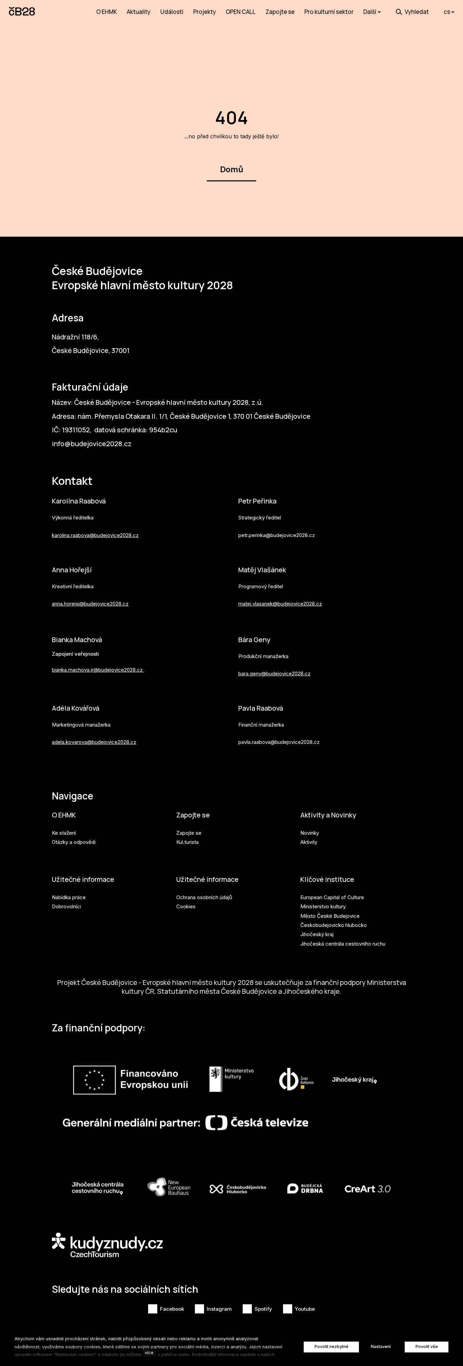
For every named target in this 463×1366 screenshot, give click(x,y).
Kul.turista (187, 842)
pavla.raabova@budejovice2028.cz (279, 742)
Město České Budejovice (330, 916)
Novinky (309, 833)
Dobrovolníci (66, 906)
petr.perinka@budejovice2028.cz (276, 535)
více (149, 1352)
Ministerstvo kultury (323, 906)
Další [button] (369, 12)
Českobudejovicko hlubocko (333, 925)
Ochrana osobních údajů (204, 897)
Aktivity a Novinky (328, 814)
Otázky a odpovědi (74, 842)
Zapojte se (193, 814)
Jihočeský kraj (317, 934)
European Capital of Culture (332, 897)
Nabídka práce (69, 897)
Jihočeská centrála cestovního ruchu (342, 944)
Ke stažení (64, 833)
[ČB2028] (22, 12)
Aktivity (308, 842)
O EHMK (64, 814)
